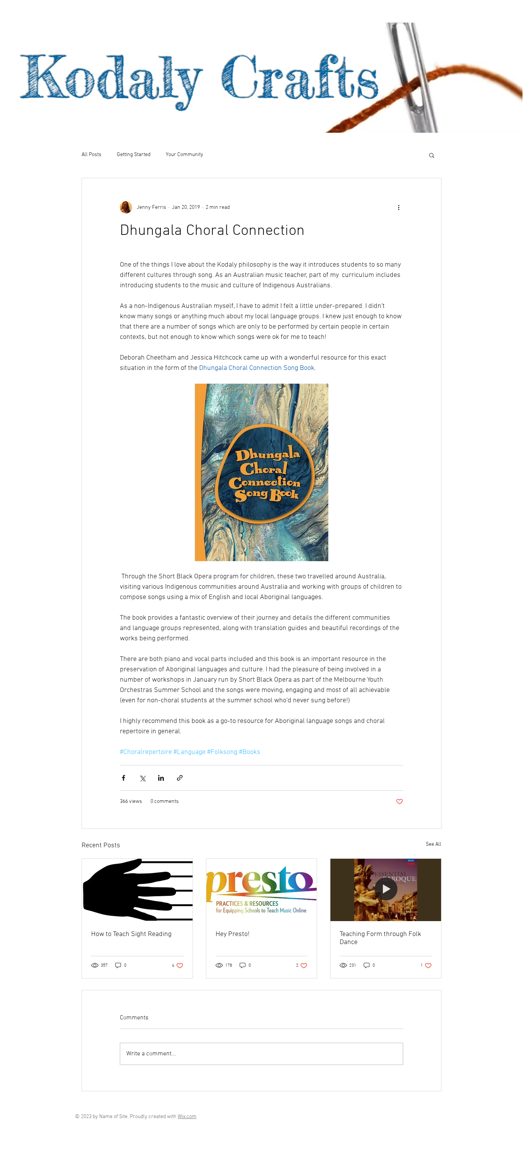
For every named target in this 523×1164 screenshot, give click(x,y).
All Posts (91, 154)
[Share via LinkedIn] (161, 777)
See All (433, 844)
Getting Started (133, 154)
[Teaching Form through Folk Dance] (385, 890)
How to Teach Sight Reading (131, 934)
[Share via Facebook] (123, 777)
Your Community (184, 154)
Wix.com (187, 1117)
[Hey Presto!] (261, 890)
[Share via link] (179, 777)
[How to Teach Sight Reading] (137, 890)
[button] (431, 155)
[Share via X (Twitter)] (142, 777)
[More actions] (398, 207)
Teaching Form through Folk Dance (380, 938)
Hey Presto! (233, 934)
